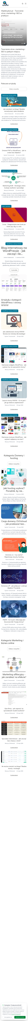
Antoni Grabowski (9, 113)
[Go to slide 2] (23, 43)
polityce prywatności (16, 1014)
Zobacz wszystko (14, 89)
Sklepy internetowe (9, 32)
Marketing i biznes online (9, 95)
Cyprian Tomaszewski (8, 40)
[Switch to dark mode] (22, 3)
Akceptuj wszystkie (20, 1017)
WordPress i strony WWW (9, 129)
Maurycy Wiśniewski (9, 190)
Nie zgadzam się (8, 1017)
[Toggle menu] (25, 3)
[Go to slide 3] (24, 43)
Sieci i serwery (6, 206)
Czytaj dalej (14, 270)
